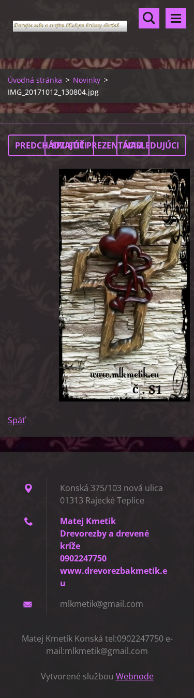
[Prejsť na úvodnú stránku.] (97, 23)
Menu (176, 18)
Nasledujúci (151, 145)
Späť (16, 420)
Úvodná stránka (35, 80)
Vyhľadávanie (149, 18)
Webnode (135, 676)
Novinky (86, 80)
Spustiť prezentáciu (97, 145)
